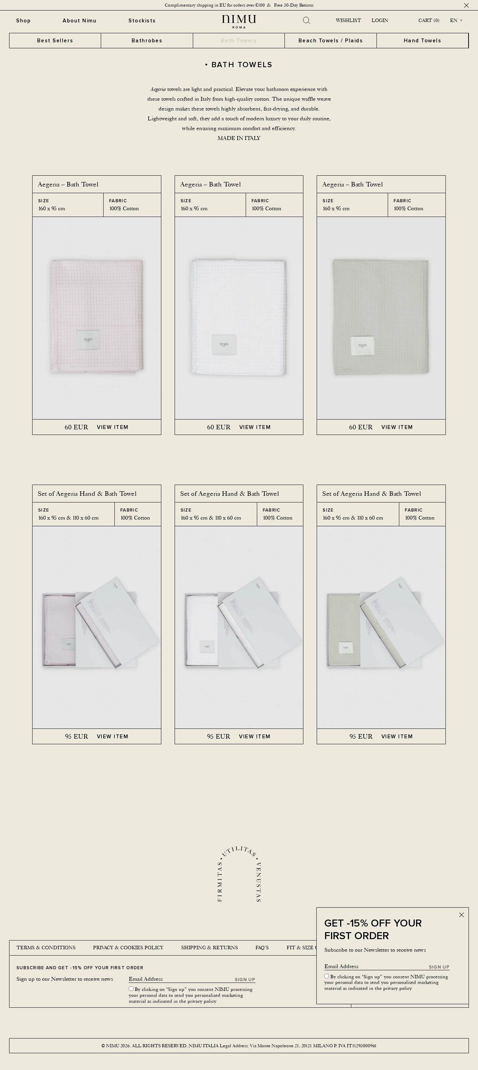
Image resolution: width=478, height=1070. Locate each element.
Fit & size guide (309, 947)
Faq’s (262, 947)
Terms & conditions (46, 947)
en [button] (454, 20)
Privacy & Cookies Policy (128, 947)
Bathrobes (147, 40)
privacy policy (397, 988)
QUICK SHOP (97, 406)
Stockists (142, 20)
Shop (23, 20)
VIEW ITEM (113, 427)
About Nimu (80, 20)
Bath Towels (239, 40)
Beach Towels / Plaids (330, 40)
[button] (40, 318)
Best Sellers (55, 40)
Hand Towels (423, 40)
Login (380, 20)
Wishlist (348, 20)
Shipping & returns (209, 947)
